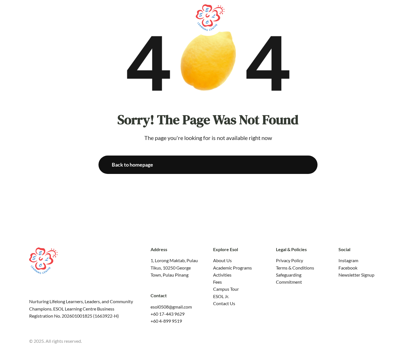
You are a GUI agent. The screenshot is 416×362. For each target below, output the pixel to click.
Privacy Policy (289, 260)
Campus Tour (226, 289)
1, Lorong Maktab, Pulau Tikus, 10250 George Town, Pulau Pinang (174, 267)
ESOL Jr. (221, 296)
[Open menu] (407, 16)
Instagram (348, 260)
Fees (217, 282)
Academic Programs (232, 267)
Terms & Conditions (295, 267)
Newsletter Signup (356, 274)
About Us (222, 260)
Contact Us (224, 303)
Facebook (347, 267)
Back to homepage (132, 164)
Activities (222, 274)
